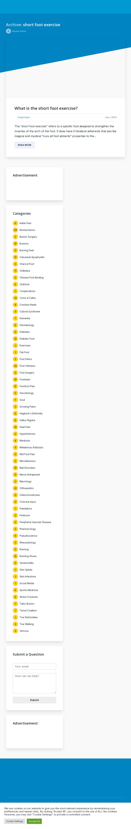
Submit (34, 700)
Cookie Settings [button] (14, 821)
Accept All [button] (34, 821)
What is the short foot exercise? (45, 108)
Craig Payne (24, 117)
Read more (25, 145)
